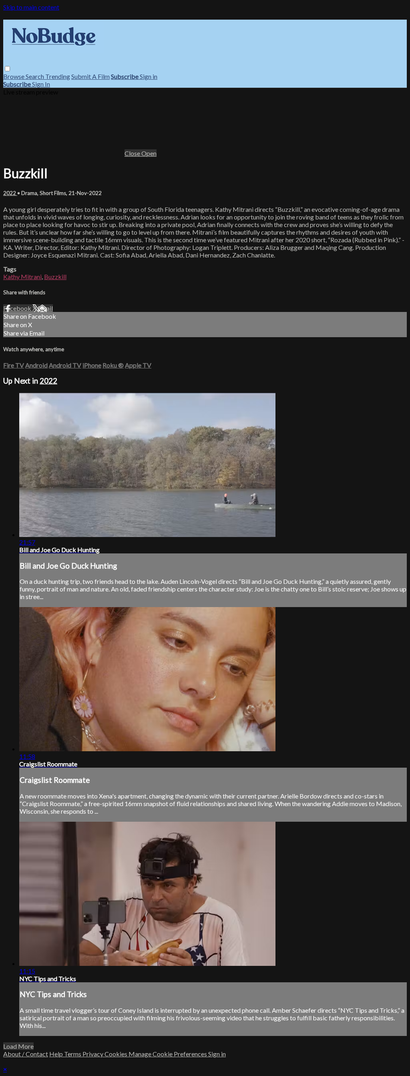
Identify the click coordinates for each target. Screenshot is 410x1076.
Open (149, 153)
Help (56, 1054)
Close (133, 153)
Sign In (41, 84)
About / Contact (25, 1054)
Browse (14, 76)
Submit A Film (90, 76)
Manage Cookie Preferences (168, 1054)
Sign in (148, 76)
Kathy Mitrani (22, 276)
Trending (57, 76)
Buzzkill (55, 276)
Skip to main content (31, 7)
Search (35, 76)
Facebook (17, 308)
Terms (73, 1054)
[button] (7, 68)
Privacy (93, 1054)
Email (45, 308)
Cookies (117, 1054)
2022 (10, 193)
